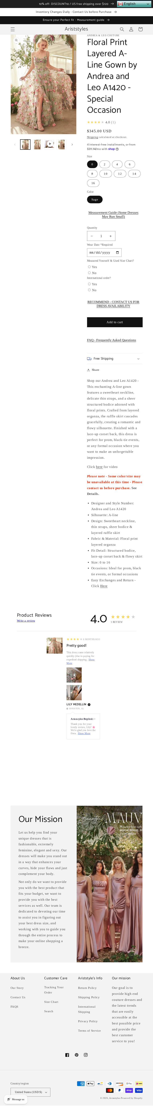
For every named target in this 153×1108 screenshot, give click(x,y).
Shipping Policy (89, 997)
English (129, 3)
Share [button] (95, 369)
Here (104, 586)
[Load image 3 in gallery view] (61, 145)
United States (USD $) (28, 1092)
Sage (94, 199)
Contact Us (18, 997)
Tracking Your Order (54, 990)
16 (93, 183)
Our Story (17, 987)
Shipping (92, 137)
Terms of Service (89, 1030)
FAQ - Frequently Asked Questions (111, 340)
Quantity (92, 227)
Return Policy (87, 987)
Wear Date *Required (100, 244)
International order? (99, 277)
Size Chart (51, 1001)
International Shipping (86, 1009)
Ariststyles (114, 1098)
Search (48, 1011)
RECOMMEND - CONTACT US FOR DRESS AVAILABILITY (113, 304)
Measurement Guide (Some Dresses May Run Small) (113, 214)
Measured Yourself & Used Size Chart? (110, 260)
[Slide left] (15, 144)
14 (134, 173)
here (99, 467)
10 (105, 173)
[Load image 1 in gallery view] (25, 145)
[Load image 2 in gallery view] (37, 145)
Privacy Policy (88, 1021)
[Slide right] (72, 144)
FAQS (15, 1006)
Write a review (26, 620)
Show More (84, 733)
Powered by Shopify (131, 1098)
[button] (12, 29)
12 (120, 173)
